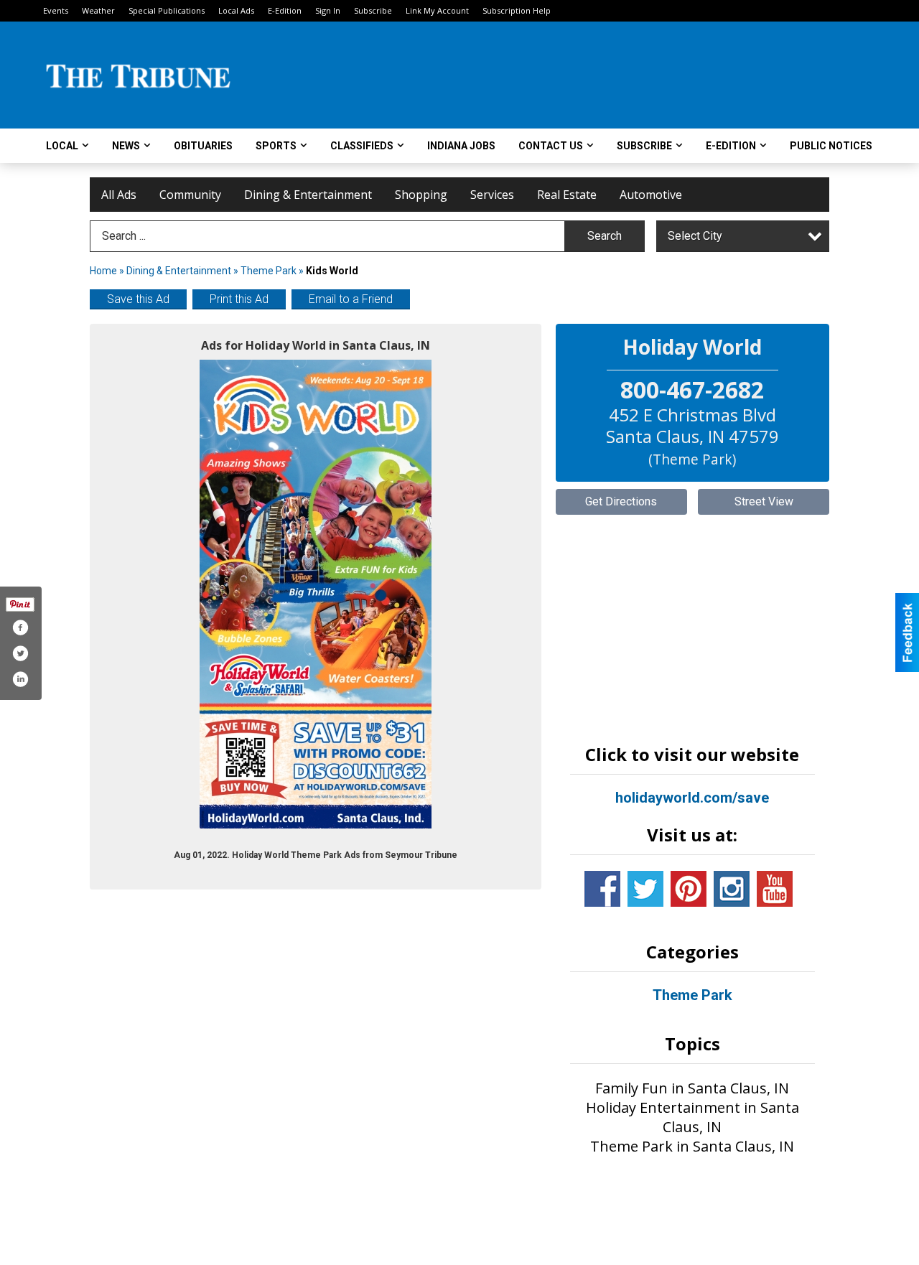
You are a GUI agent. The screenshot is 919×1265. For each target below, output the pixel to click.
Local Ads (236, 10)
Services (492, 194)
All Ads (118, 194)
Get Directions (621, 501)
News (126, 145)
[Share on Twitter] (20, 653)
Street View (763, 501)
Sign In (327, 10)
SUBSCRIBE (644, 145)
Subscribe (373, 10)
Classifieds (361, 145)
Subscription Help (516, 10)
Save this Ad (138, 299)
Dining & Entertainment (308, 194)
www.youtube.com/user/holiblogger (775, 889)
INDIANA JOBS (461, 145)
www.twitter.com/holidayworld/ (645, 889)
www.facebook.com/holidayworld (602, 889)
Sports (276, 145)
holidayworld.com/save (692, 797)
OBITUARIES (203, 145)
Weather (98, 10)
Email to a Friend (351, 299)
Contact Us (550, 145)
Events (55, 10)
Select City (695, 236)
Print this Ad (239, 299)
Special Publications (167, 10)
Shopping (421, 194)
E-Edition (285, 10)
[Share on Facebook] (20, 627)
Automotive (651, 194)
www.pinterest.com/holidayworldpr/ (688, 889)
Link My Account (437, 10)
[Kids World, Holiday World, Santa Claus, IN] (315, 594)
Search (604, 236)
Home (103, 270)
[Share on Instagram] (20, 679)
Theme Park (269, 270)
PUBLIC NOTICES (831, 145)
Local (62, 145)
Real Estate (567, 194)
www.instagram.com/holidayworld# (732, 889)
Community (190, 194)
